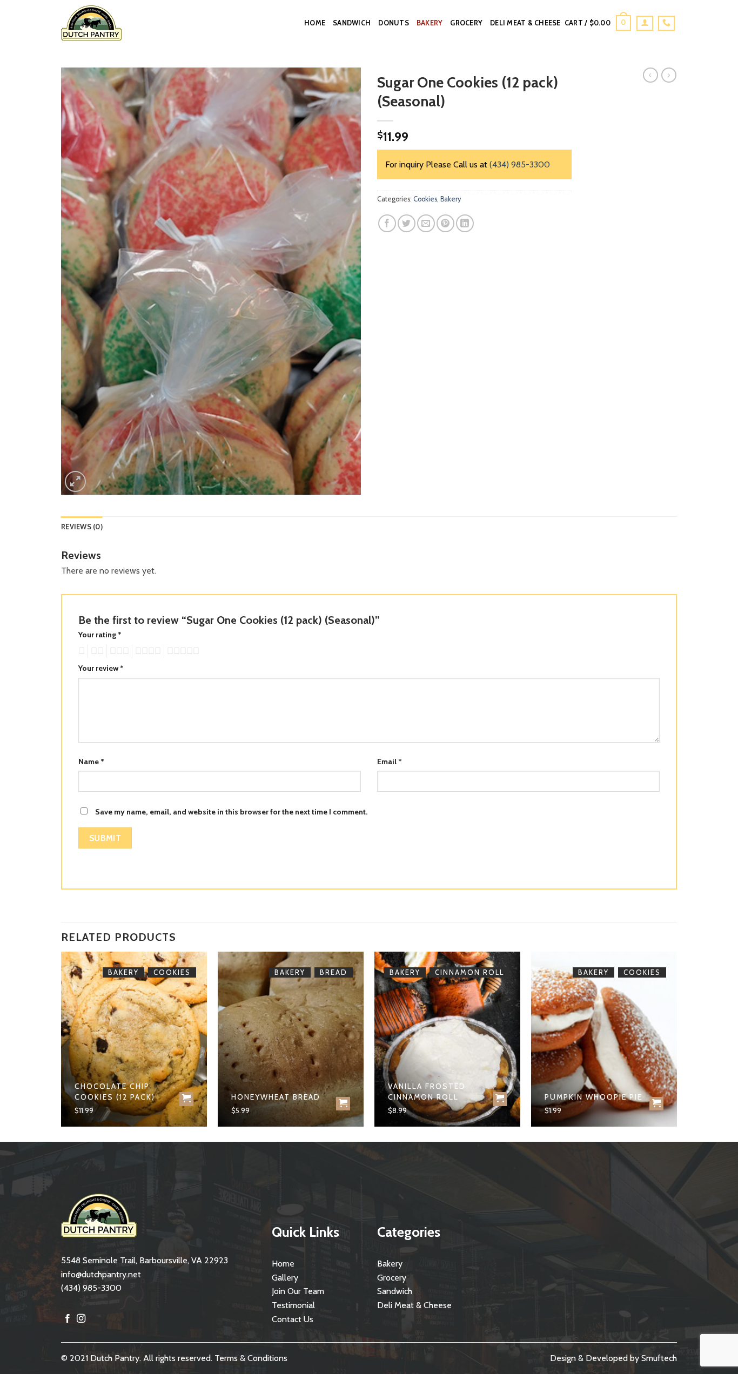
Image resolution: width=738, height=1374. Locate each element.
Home (314, 23)
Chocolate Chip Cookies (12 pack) (115, 1091)
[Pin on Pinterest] (445, 223)
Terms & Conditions (250, 1358)
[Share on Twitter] (406, 223)
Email (389, 761)
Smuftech (659, 1358)
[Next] (676, 1045)
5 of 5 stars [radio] (181, 651)
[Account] (644, 23)
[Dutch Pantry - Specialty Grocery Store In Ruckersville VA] (99, 23)
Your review (101, 668)
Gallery (285, 1277)
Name (91, 761)
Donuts (393, 23)
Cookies (425, 199)
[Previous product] (668, 75)
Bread (333, 972)
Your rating (100, 634)
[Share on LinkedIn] (465, 223)
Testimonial (293, 1305)
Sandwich (352, 23)
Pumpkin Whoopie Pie (593, 1097)
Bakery (430, 23)
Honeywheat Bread (275, 1097)
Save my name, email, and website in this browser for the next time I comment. (231, 812)
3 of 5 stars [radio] (117, 651)
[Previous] (61, 1045)
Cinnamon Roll (469, 972)
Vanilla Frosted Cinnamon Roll (427, 1091)
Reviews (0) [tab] (82, 527)
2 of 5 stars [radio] (96, 651)
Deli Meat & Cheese (525, 23)
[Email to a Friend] (426, 223)
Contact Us (292, 1319)
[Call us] (666, 23)
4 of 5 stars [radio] (146, 651)
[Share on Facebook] (387, 223)
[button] (598, 23)
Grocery (466, 23)
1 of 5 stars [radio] (80, 651)
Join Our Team (298, 1291)
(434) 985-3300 (519, 164)
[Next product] (650, 75)
